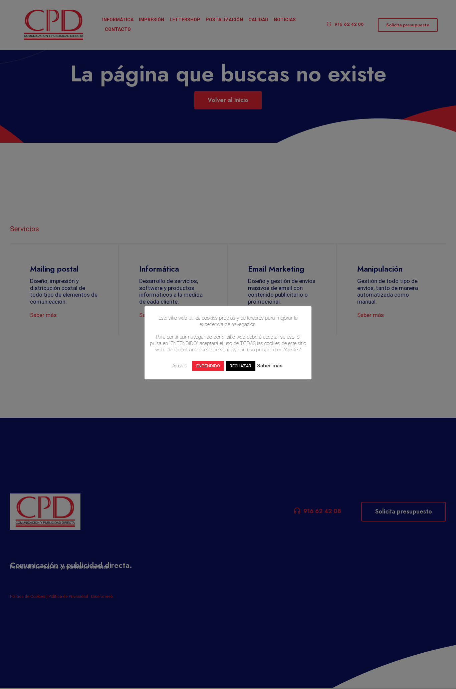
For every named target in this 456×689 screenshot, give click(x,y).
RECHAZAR (240, 365)
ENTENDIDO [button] (208, 365)
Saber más (269, 366)
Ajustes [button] (179, 366)
